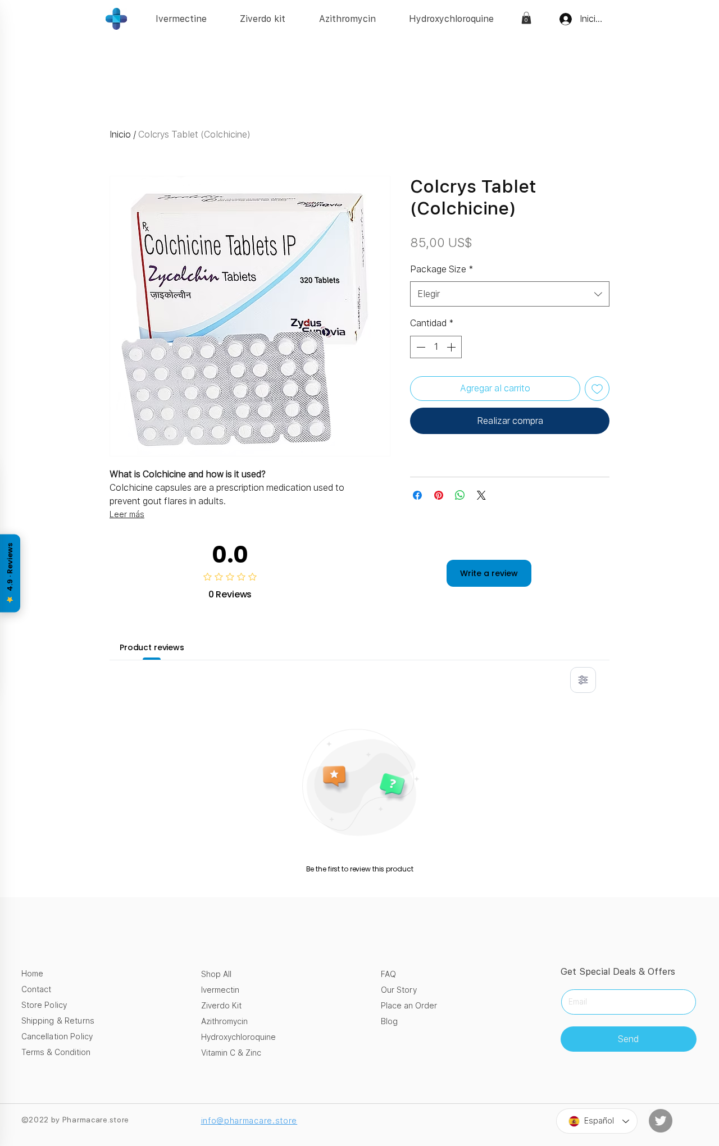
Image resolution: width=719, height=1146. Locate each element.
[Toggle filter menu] (583, 680)
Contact (36, 989)
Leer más (127, 514)
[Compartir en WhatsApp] (460, 495)
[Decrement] (419, 347)
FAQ (388, 974)
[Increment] (452, 347)
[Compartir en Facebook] (417, 495)
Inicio (120, 134)
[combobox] (509, 294)
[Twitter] (660, 1121)
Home (32, 973)
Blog (389, 1021)
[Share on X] (481, 495)
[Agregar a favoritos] (597, 388)
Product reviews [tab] (152, 647)
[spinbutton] (435, 347)
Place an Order (409, 1005)
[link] (526, 18)
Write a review (489, 573)
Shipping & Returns (58, 1020)
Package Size (442, 269)
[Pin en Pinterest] (438, 495)
